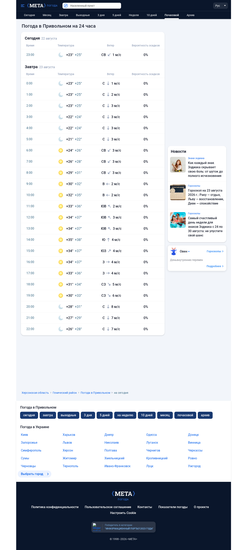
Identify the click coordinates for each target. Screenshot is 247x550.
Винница (194, 442)
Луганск (152, 442)
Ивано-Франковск (117, 466)
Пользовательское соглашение (108, 507)
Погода (52, 5)
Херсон (68, 450)
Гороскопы (214, 251)
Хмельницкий (114, 458)
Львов (67, 442)
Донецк (193, 435)
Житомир (70, 458)
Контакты (144, 507)
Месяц (47, 15)
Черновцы (28, 466)
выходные (83, 15)
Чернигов (153, 450)
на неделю (125, 415)
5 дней (116, 15)
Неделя (134, 15)
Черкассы (195, 450)
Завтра (63, 15)
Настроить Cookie (123, 513)
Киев (24, 435)
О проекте (201, 507)
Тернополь (70, 466)
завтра (48, 415)
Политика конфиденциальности (54, 507)
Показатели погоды (173, 507)
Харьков (69, 435)
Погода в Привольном (95, 392)
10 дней (152, 15)
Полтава (110, 450)
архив (190, 15)
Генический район (65, 392)
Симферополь (31, 450)
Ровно (192, 458)
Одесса (151, 435)
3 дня (101, 15)
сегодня (29, 415)
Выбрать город (32, 474)
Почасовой (185, 415)
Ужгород (194, 466)
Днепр (109, 435)
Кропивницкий (157, 458)
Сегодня (29, 15)
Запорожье (29, 442)
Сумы (25, 458)
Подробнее (214, 266)
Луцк (149, 466)
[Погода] (123, 493)
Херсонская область (35, 392)
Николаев (111, 442)
